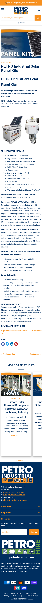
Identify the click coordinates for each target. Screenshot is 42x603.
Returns (14, 596)
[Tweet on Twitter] (7, 344)
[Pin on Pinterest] (16, 344)
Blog (20, 596)
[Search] (38, 18)
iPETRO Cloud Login (31, 596)
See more (19, 461)
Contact (19, 593)
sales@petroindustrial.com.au (14, 495)
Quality (6, 596)
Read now (15, 436)
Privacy (33, 593)
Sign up (33, 532)
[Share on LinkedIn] (11, 344)
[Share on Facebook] (3, 344)
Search (6, 593)
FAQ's (27, 593)
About (13, 593)
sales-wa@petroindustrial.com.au (15, 500)
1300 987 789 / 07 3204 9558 (13, 492)
